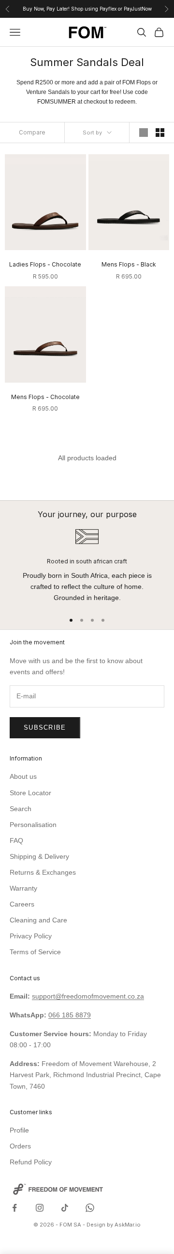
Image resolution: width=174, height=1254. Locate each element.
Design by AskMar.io (114, 1224)
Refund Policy (31, 1162)
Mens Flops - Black (129, 264)
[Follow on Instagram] (39, 1208)
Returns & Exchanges (43, 872)
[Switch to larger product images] (143, 132)
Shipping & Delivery (39, 856)
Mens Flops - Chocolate (45, 396)
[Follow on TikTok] (65, 1208)
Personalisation (33, 824)
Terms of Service (35, 952)
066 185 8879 (69, 1015)
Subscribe (45, 727)
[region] (87, 565)
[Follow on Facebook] (14, 1208)
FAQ (16, 840)
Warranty (23, 888)
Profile (19, 1130)
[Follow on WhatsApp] (90, 1208)
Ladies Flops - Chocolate (45, 264)
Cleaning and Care (38, 920)
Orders (20, 1146)
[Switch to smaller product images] (160, 132)
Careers (22, 904)
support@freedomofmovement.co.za (88, 996)
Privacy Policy (31, 936)
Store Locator (30, 793)
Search (20, 809)
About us (23, 776)
